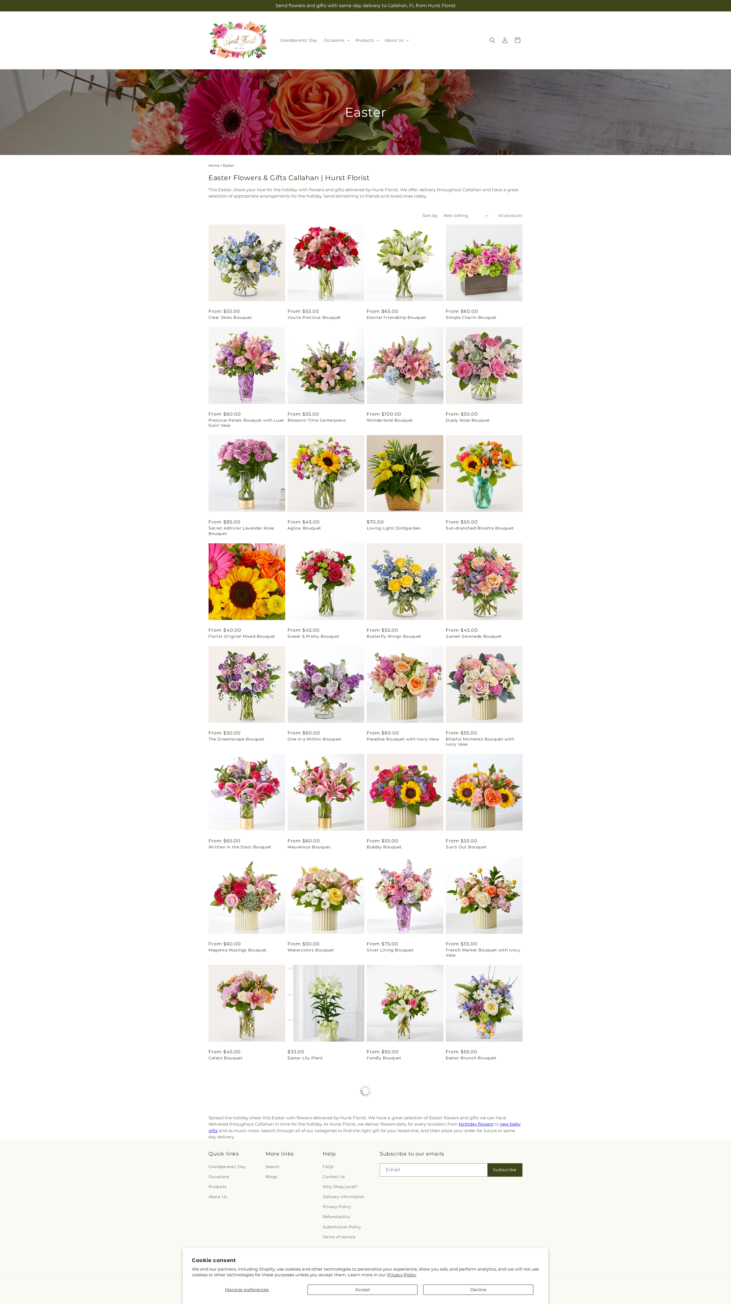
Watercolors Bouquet (311, 950)
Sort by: (430, 215)
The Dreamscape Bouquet (236, 739)
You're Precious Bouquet (314, 317)
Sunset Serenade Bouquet (474, 636)
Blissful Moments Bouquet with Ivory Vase (480, 741)
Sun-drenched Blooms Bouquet (480, 528)
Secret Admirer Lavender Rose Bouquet (241, 531)
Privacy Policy (401, 1274)
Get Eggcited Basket (230, 1160)
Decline (478, 1289)
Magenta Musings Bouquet (237, 950)
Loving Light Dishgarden (394, 528)
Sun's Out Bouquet (466, 847)
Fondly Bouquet (384, 1057)
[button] (336, 40)
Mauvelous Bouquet (309, 847)
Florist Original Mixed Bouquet (241, 636)
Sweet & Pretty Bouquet (313, 636)
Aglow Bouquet (304, 528)
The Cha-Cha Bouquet (390, 1160)
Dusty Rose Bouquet (468, 420)
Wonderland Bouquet (390, 420)
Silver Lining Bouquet (390, 950)
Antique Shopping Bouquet (475, 1160)
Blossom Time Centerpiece (317, 420)
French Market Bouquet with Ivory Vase (483, 952)
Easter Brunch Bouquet (471, 1057)
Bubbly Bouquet (384, 847)
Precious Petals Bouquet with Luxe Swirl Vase (246, 423)
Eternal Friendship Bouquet (396, 317)
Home (213, 165)
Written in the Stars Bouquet (240, 847)
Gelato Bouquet (225, 1057)
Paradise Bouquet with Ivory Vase (403, 739)
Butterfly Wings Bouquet (394, 636)
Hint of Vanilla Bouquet (313, 1160)
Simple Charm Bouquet (471, 317)
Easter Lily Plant (305, 1057)
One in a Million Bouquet (314, 739)
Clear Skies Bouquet (230, 317)
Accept (362, 1289)
